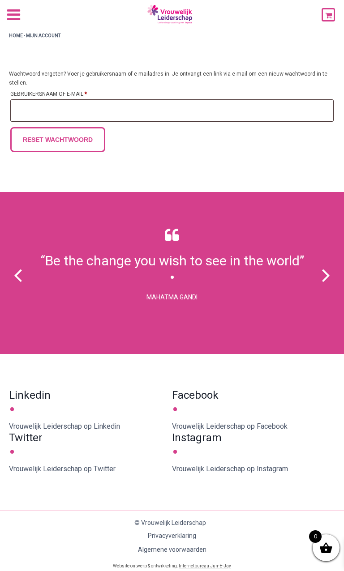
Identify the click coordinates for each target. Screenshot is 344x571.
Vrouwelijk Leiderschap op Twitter (62, 468)
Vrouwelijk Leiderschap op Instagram (230, 468)
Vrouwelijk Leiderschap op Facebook (230, 426)
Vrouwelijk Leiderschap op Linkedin (64, 426)
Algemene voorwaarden (172, 549)
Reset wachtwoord (58, 139)
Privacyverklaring (172, 535)
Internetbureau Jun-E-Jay (205, 565)
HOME (16, 35)
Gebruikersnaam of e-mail (59, 93)
